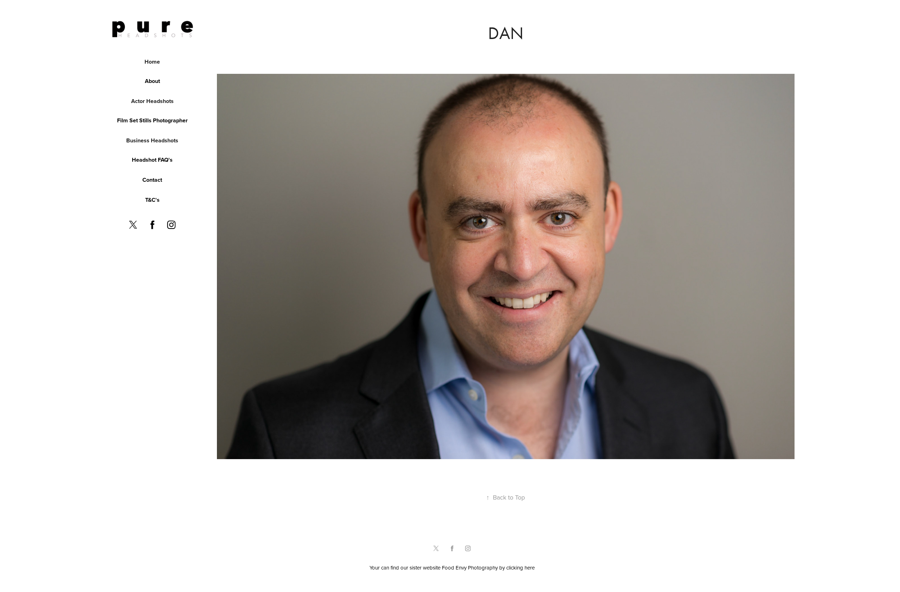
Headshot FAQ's (152, 160)
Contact (152, 180)
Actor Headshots (152, 101)
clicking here (520, 567)
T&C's (152, 200)
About (152, 81)
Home (152, 62)
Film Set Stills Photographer (152, 120)
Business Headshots (152, 140)
